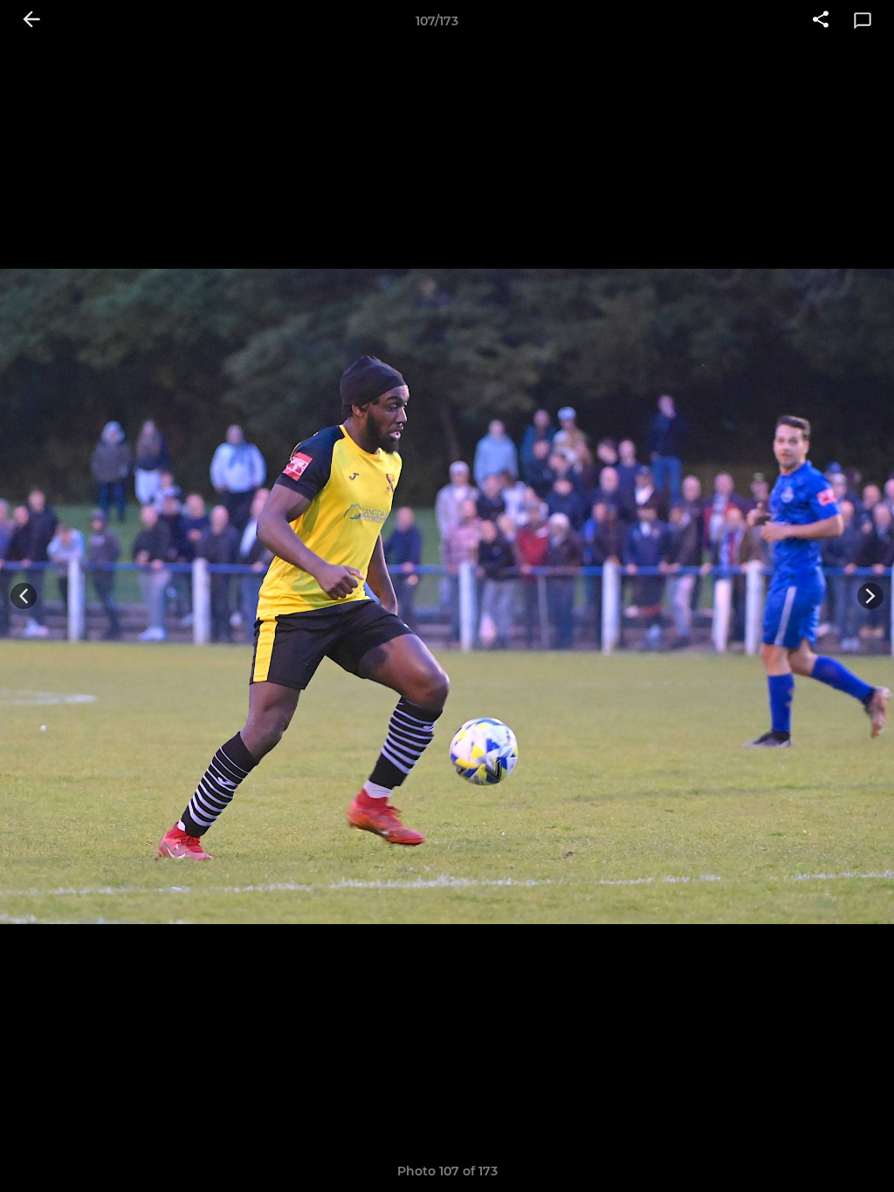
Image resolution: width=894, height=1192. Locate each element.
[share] (820, 21)
